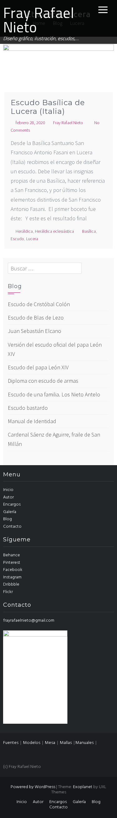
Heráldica (24, 231)
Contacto (12, 526)
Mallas (66, 742)
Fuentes (10, 742)
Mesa (50, 742)
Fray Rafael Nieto (38, 20)
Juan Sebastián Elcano (34, 330)
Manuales (85, 742)
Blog (7, 519)
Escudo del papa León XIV (38, 367)
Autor (8, 497)
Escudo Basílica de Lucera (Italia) (48, 107)
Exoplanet (82, 787)
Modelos (31, 742)
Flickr (8, 592)
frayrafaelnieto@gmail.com (28, 620)
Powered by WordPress (33, 787)
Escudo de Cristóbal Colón (39, 304)
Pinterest (11, 562)
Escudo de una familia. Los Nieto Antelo (54, 394)
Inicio (8, 489)
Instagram (12, 577)
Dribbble (11, 584)
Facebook (12, 569)
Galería (9, 512)
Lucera (32, 238)
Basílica (89, 231)
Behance (11, 555)
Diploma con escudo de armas (43, 380)
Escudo (17, 238)
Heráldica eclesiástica (54, 231)
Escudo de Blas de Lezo (36, 317)
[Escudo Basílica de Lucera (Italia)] (58, 80)
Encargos (12, 504)
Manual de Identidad (32, 421)
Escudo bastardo (28, 407)
